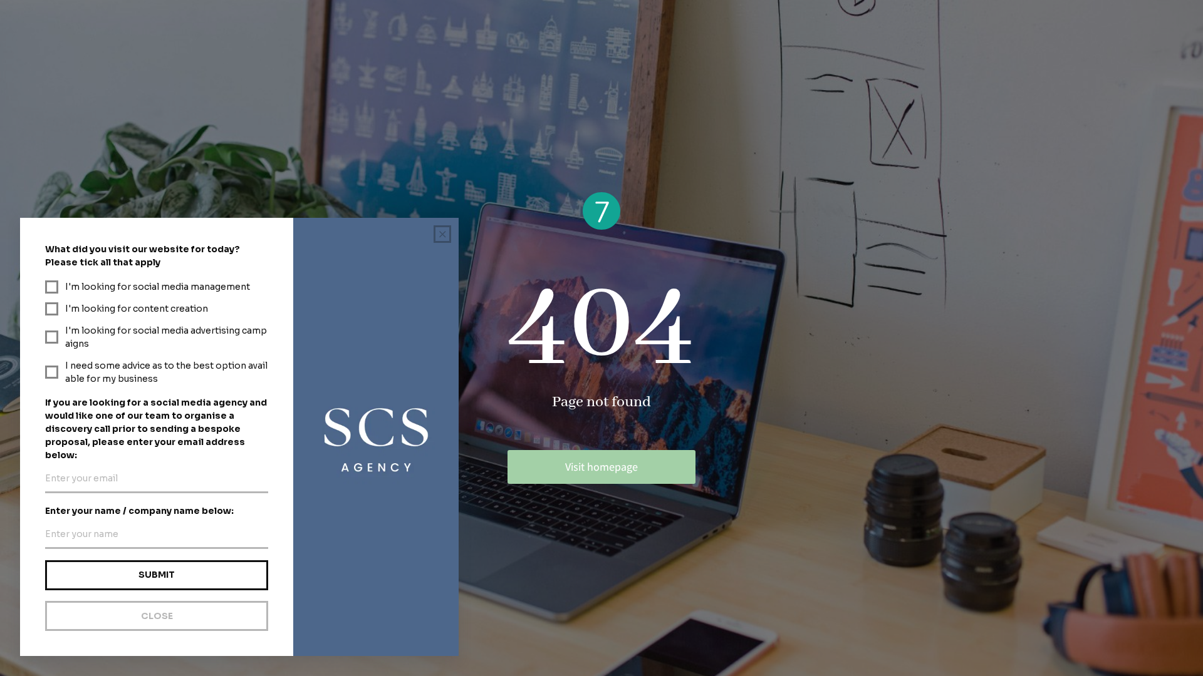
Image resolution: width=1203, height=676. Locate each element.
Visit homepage (601, 466)
